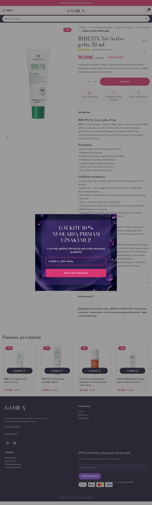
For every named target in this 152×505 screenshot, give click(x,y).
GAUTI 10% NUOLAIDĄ (76, 273)
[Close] (113, 217)
